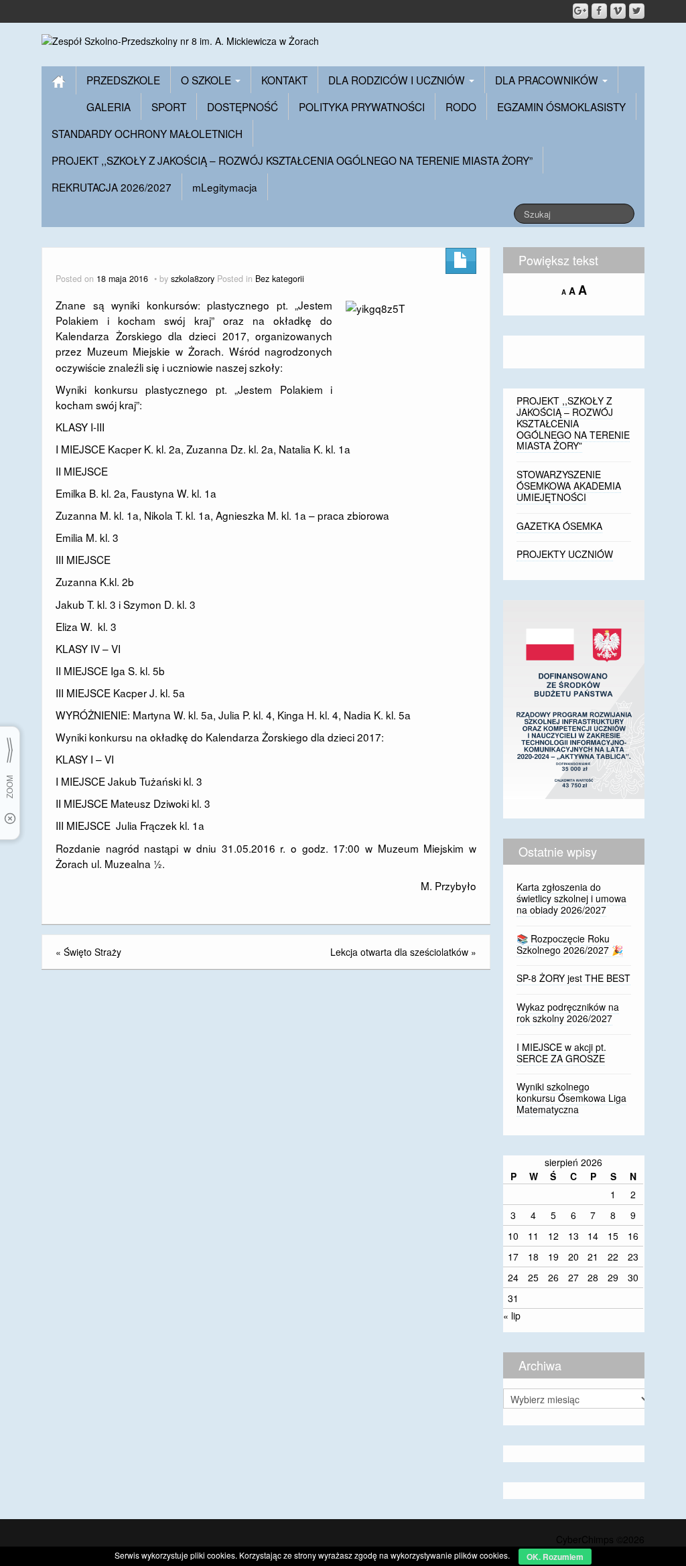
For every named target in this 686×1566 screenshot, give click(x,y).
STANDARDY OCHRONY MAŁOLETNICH (147, 133)
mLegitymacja (224, 187)
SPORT (168, 106)
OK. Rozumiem (555, 1557)
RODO (460, 106)
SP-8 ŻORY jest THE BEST (573, 978)
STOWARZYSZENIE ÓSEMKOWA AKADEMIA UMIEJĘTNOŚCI (569, 486)
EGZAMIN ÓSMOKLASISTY (561, 106)
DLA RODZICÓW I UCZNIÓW (398, 79)
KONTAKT (284, 79)
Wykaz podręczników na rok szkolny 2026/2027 (568, 1012)
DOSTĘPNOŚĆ (242, 106)
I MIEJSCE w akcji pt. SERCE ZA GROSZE (561, 1052)
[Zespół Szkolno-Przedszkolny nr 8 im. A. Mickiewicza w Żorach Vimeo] (618, 11)
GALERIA (108, 106)
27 (573, 1277)
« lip (512, 1315)
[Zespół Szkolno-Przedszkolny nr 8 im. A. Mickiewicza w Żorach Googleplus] (580, 11)
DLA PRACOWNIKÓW (548, 79)
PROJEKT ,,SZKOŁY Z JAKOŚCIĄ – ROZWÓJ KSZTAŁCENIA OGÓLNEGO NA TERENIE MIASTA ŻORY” (292, 160)
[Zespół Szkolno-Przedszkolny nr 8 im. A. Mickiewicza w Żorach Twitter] (636, 11)
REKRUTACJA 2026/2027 (112, 187)
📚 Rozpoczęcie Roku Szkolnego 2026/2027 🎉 (570, 944)
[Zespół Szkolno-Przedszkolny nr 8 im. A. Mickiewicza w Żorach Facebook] (599, 11)
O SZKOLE (207, 79)
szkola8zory (192, 279)
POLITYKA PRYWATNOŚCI (362, 106)
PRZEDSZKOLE (123, 79)
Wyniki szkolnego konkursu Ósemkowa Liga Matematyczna (571, 1098)
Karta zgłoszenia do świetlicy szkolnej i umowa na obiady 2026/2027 (571, 898)
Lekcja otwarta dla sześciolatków (399, 951)
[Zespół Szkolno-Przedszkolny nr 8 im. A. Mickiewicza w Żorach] (180, 39)
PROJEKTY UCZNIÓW (565, 554)
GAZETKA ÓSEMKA (559, 525)
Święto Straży (92, 951)
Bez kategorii (279, 279)
